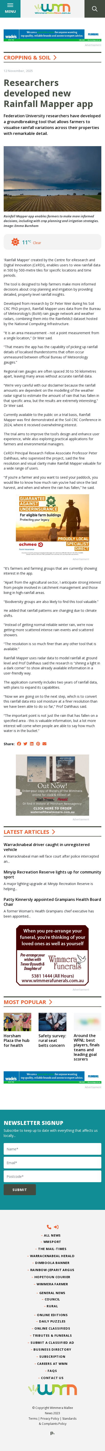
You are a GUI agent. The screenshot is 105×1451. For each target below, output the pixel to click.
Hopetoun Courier (53, 1277)
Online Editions (52, 1315)
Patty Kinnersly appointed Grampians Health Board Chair (52, 902)
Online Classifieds (52, 1328)
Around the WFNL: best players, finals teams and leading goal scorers (87, 1047)
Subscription (52, 1356)
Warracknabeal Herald (52, 1256)
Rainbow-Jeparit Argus (53, 1270)
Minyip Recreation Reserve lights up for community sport (52, 874)
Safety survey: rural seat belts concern (52, 1040)
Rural (52, 1306)
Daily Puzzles (52, 1321)
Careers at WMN (52, 1363)
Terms (33, 1418)
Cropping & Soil (27, 57)
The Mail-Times (52, 1249)
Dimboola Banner (52, 1263)
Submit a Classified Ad (52, 1342)
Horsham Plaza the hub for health (17, 1040)
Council (52, 1299)
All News (52, 1235)
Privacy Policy (50, 1418)
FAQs (52, 1370)
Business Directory (52, 1349)
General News (52, 1293)
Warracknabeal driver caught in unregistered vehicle (47, 847)
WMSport (52, 1241)
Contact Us (52, 1378)
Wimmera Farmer (52, 1284)
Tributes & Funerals (52, 1335)
